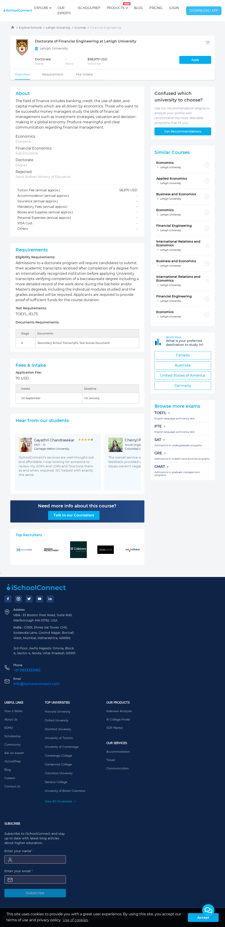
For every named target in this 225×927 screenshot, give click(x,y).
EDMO (8, 728)
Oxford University (56, 720)
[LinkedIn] (50, 599)
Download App (204, 11)
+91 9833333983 (26, 670)
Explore (41, 8)
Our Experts (64, 10)
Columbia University (59, 773)
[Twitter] (29, 599)
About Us (10, 719)
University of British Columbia (65, 790)
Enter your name (18, 851)
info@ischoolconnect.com (36, 684)
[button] (208, 910)
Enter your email (18, 871)
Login (174, 8)
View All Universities (59, 801)
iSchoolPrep (89, 8)
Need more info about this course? (77, 506)
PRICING (155, 8)
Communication (117, 768)
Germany (182, 385)
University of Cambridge (61, 746)
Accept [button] (203, 918)
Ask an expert (14, 753)
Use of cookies (75, 920)
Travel (110, 760)
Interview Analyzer (119, 711)
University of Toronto (59, 738)
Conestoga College (58, 755)
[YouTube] (39, 599)
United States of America (182, 375)
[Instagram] (18, 599)
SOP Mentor (114, 728)
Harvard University (57, 711)
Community (12, 744)
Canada (183, 355)
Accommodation (118, 751)
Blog (138, 8)
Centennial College (58, 764)
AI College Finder (118, 719)
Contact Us (12, 786)
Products (116, 6)
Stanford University (58, 729)
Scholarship (12, 736)
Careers (9, 778)
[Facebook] (7, 599)
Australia (183, 365)
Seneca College (56, 782)
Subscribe (35, 893)
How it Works (13, 711)
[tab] (22, 74)
